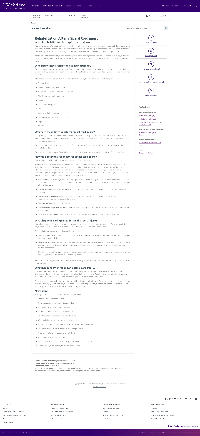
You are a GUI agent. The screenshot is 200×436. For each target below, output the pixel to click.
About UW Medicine (57, 404)
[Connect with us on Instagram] (170, 399)
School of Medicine (73, 6)
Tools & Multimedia (84, 16)
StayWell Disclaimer (99, 387)
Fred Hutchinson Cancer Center (113, 415)
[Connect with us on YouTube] (175, 399)
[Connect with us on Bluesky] (185, 399)
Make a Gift (186, 6)
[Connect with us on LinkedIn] (196, 399)
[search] (144, 28)
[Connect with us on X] (191, 399)
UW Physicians (8, 422)
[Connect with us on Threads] (180, 399)
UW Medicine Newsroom (111, 404)
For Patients (34, 6)
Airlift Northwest (108, 419)
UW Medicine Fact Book (111, 408)
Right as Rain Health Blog (159, 412)
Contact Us (7, 404)
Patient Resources (9, 419)
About (97, 6)
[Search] (196, 5)
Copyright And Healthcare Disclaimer (169, 432)
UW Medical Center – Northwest (62, 412)
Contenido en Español (157, 16)
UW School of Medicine (59, 419)
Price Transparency (157, 404)
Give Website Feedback (158, 419)
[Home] (183, 426)
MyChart (165, 6)
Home (33, 23)
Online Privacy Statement (142, 432)
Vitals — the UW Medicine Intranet (162, 415)
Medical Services (49, 15)
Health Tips (72, 15)
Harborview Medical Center (60, 408)
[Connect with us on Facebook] (165, 399)
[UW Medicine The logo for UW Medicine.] (14, 6)
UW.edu (105, 412)
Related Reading (41, 28)
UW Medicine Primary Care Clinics (14, 415)
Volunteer (154, 408)
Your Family (60, 15)
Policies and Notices (154, 432)
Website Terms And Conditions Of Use (189, 432)
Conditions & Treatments (36, 16)
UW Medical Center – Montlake (13, 412)
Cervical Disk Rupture (146, 153)
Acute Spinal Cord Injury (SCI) (148, 119)
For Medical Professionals (52, 6)
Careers (175, 6)
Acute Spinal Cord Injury (147, 116)
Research (88, 6)
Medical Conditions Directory (60, 415)
